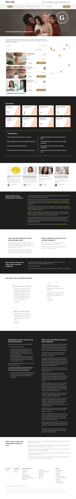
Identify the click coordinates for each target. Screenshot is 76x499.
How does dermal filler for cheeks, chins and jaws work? (53, 137)
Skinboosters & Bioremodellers (43, 471)
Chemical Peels (41, 473)
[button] (16, 58)
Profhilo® (23, 473)
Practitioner (15, 6)
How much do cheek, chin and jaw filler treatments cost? (53, 151)
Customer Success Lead (60, 482)
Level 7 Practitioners (42, 45)
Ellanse (67, 206)
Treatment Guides (50, 2)
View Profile (41, 76)
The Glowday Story (59, 470)
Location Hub (58, 479)
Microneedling (24, 470)
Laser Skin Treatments (26, 476)
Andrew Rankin (63, 224)
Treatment (10, 6)
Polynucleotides (41, 474)
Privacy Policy (58, 473)
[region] (60, 59)
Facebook (15, 470)
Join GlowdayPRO (62, 2)
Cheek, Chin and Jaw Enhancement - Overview (19, 137)
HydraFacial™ (24, 479)
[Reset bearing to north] (69, 48)
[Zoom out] (69, 46)
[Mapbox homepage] (52, 73)
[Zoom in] (69, 45)
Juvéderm (62, 202)
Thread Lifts (40, 476)
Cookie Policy (58, 474)
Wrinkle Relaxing (41, 470)
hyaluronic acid (33, 201)
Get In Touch (58, 471)
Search (43, 2)
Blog (56, 2)
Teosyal (31, 204)
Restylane (56, 202)
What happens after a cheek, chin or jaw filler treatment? (52, 146)
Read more (17, 322)
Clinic (21, 6)
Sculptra (30, 208)
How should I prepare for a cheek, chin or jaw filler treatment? (53, 142)
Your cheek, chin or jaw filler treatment (17, 146)
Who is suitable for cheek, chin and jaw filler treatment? (21, 141)
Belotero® (67, 202)
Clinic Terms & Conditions (60, 476)
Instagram (7, 470)
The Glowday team (59, 481)
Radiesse (35, 208)
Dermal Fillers (24, 471)
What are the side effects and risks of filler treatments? (21, 150)
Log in (68, 2)
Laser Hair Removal (25, 474)
